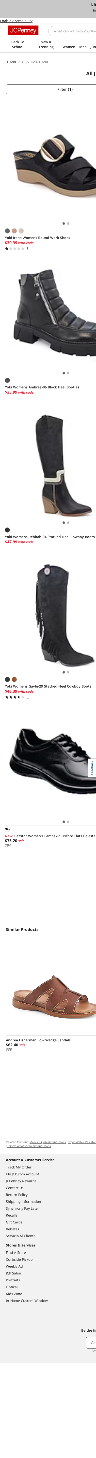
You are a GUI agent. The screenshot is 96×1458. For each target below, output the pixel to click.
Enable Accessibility (16, 20)
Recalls (11, 1215)
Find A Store (16, 1252)
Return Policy (17, 1194)
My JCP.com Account (22, 1174)
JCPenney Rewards (21, 1181)
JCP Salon (13, 1273)
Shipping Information (23, 1201)
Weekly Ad (14, 1266)
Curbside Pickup (19, 1259)
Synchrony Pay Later (22, 1208)
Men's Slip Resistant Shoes (48, 1142)
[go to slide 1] (64, 223)
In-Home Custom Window (27, 1300)
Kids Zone (14, 1293)
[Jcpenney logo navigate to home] (23, 30)
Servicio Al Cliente (20, 1235)
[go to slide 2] (68, 223)
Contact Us (15, 1187)
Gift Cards (14, 1222)
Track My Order (19, 1167)
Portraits (13, 1280)
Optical (12, 1287)
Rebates (12, 1229)
